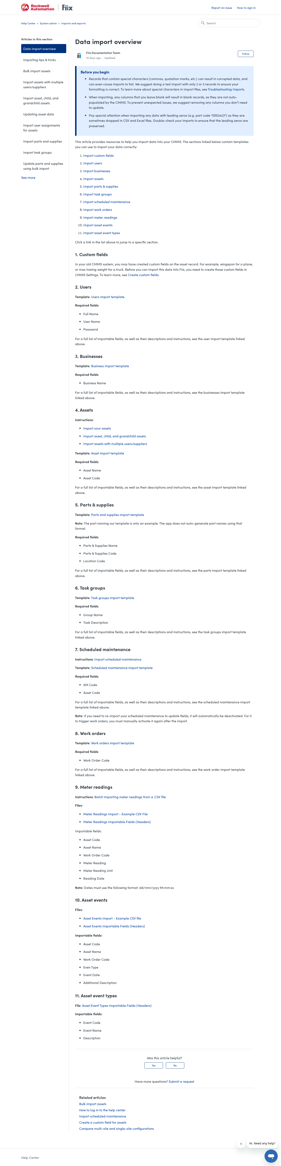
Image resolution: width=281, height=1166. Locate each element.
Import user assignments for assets (41, 127)
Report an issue (221, 8)
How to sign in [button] (246, 8)
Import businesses (96, 170)
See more (28, 177)
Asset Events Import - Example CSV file (112, 918)
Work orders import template (112, 743)
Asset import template (107, 453)
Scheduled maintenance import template (122, 667)
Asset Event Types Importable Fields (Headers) (117, 1005)
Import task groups (37, 152)
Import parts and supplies (42, 141)
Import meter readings (100, 217)
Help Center (28, 23)
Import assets (93, 178)
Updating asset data (38, 114)
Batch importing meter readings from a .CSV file (130, 796)
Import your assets (97, 428)
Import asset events (98, 225)
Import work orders (97, 209)
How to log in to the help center (102, 1110)
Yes (154, 1065)
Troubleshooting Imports (226, 89)
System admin (48, 23)
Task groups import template (112, 597)
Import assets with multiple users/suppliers (43, 84)
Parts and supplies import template (117, 514)
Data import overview (39, 48)
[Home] (47, 7)
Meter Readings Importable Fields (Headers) (117, 821)
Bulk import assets (36, 71)
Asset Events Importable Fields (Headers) (114, 926)
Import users (92, 163)
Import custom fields (98, 155)
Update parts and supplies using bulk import (43, 166)
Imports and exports (73, 23)
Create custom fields (143, 274)
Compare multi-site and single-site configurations (116, 1128)
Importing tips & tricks (39, 59)
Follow (245, 53)
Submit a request (181, 1081)
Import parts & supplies (100, 186)
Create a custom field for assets (102, 1122)
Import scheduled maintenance (106, 201)
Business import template (110, 366)
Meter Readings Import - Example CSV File (115, 814)
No (175, 1065)
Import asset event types (101, 232)
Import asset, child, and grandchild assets (40, 100)
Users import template (107, 296)
